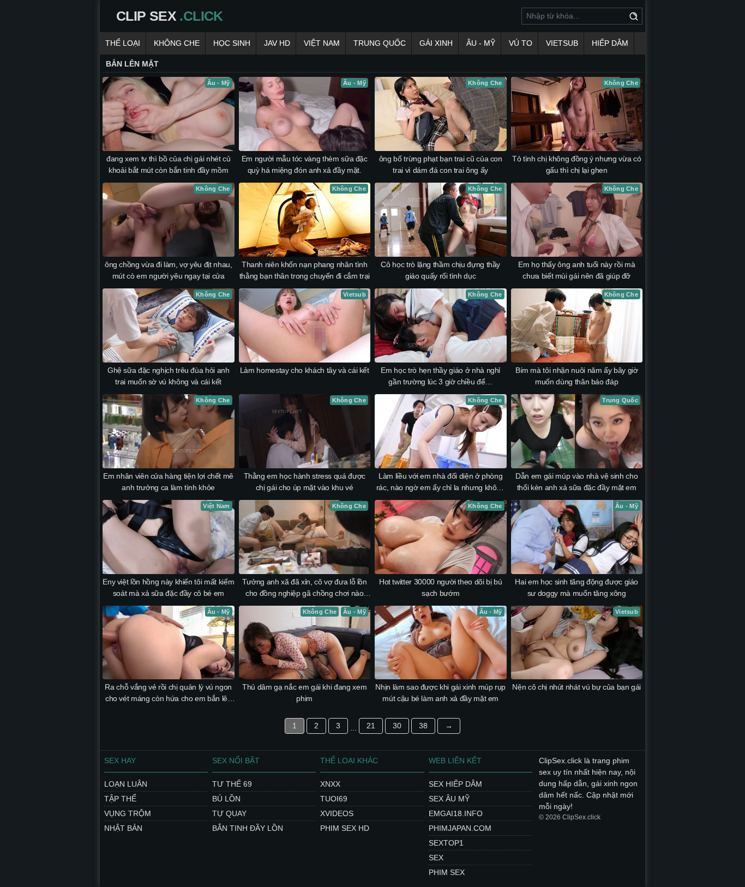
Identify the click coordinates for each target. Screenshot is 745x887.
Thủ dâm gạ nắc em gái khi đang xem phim (304, 693)
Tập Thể (120, 798)
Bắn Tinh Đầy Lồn (247, 828)
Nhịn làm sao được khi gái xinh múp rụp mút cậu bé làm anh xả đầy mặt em (440, 693)
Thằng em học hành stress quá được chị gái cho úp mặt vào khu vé (304, 482)
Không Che (177, 43)
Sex (436, 857)
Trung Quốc (379, 43)
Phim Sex (447, 872)
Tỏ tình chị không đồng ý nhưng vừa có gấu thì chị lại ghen (576, 164)
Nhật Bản (123, 828)
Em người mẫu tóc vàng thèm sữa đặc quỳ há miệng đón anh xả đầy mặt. (305, 164)
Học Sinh (231, 43)
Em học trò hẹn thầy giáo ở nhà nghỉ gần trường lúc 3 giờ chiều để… (440, 376)
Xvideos (336, 813)
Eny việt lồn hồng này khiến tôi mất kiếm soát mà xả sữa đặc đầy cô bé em (168, 587)
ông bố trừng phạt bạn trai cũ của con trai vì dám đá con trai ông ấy (440, 164)
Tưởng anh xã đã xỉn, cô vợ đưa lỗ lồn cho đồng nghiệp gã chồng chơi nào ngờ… (304, 588)
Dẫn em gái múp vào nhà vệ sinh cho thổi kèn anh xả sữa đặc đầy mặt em (576, 482)
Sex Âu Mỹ (449, 798)
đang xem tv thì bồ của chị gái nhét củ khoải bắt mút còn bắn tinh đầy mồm (168, 164)
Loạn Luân (125, 784)
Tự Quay (229, 813)
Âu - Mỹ (480, 43)
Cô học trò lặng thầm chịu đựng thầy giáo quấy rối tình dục (440, 270)
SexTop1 (446, 842)
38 (423, 725)
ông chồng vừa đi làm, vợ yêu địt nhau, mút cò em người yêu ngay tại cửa (168, 270)
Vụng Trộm (127, 813)
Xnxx (330, 784)
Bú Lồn (226, 798)
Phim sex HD (344, 828)
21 (371, 725)
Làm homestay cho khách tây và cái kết (304, 370)
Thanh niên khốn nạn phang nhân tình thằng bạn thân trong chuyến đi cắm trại (304, 270)
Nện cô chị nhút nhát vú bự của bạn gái (576, 687)
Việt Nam (322, 43)
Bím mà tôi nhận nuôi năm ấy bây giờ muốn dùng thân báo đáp (576, 376)
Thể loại (122, 43)
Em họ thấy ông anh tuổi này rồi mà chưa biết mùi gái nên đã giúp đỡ (576, 270)
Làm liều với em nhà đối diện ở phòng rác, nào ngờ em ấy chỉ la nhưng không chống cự (440, 482)
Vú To (520, 43)
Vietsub (562, 43)
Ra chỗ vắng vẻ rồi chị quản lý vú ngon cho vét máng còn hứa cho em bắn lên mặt (168, 693)
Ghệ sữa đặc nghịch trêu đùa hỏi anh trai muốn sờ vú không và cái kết (168, 376)
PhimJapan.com (460, 828)
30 (397, 725)
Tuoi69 (333, 798)
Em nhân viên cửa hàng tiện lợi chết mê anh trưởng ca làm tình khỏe (168, 482)
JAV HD (277, 43)
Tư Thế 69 (232, 784)
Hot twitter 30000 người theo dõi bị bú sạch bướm (440, 587)
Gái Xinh (436, 43)
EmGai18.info (456, 813)
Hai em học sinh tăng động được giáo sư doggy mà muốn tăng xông (576, 587)
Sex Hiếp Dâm (455, 784)
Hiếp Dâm (610, 43)
